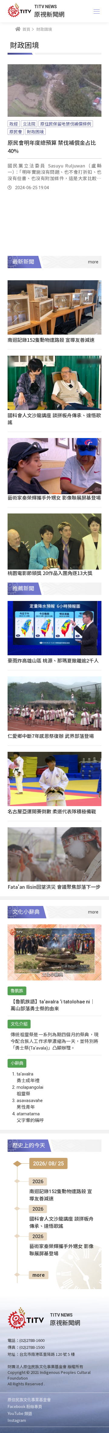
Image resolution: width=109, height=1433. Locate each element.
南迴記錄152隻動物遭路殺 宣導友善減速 (51, 339)
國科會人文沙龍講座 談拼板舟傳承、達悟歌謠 (54, 418)
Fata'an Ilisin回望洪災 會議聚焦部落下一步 (54, 886)
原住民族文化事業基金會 (29, 1399)
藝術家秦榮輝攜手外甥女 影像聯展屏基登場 (54, 497)
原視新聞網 (49, 14)
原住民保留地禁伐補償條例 (65, 124)
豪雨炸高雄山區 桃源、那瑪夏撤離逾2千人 (53, 660)
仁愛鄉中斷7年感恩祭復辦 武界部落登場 (51, 735)
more (38, 1275)
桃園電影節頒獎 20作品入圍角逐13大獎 (50, 573)
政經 (13, 124)
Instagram (17, 1420)
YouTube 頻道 (20, 1413)
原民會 (15, 132)
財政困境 (35, 132)
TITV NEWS (45, 6)
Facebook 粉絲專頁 (25, 1406)
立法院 (29, 124)
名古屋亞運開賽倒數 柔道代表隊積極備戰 (52, 811)
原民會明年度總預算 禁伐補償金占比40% (52, 146)
